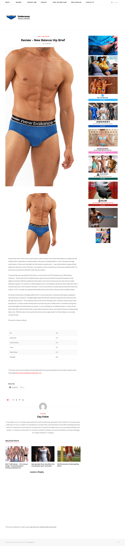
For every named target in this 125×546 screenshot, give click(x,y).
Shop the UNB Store (60, 2)
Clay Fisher (43, 416)
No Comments (47, 43)
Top (119, 542)
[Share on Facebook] (13, 399)
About (7, 2)
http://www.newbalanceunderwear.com (28, 373)
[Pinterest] (19, 399)
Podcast (44, 2)
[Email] (22, 399)
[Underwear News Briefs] (20, 17)
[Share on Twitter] (16, 399)
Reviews (18, 2)
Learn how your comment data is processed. (43, 527)
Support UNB (31, 2)
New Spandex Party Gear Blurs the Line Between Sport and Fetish (42, 465)
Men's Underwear (44, 36)
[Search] (112, 2)
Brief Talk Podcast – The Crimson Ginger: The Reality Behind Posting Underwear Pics (16, 466)
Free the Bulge (76, 2)
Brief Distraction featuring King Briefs (68, 465)
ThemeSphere (30, 542)
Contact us (90, 2)
